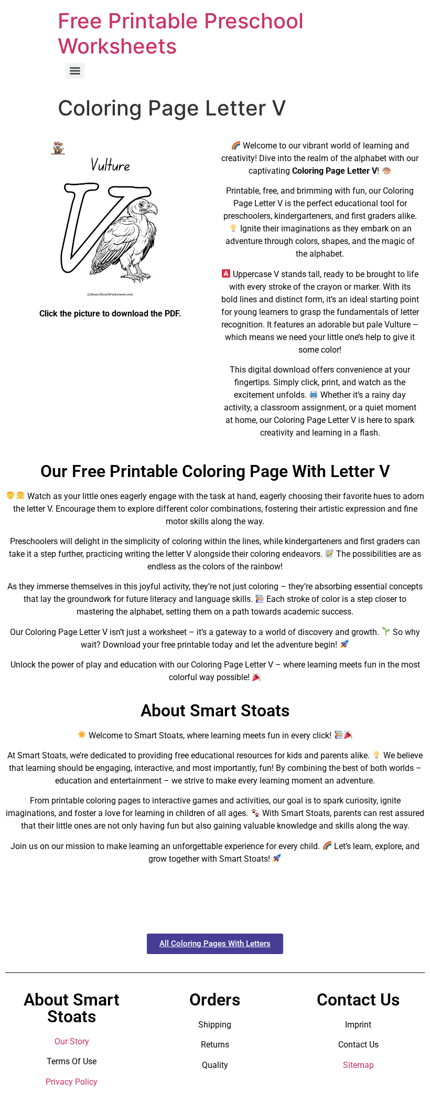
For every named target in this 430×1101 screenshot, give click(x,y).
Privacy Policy (72, 1082)
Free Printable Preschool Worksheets (181, 33)
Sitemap (358, 1065)
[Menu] (75, 71)
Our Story (72, 1041)
